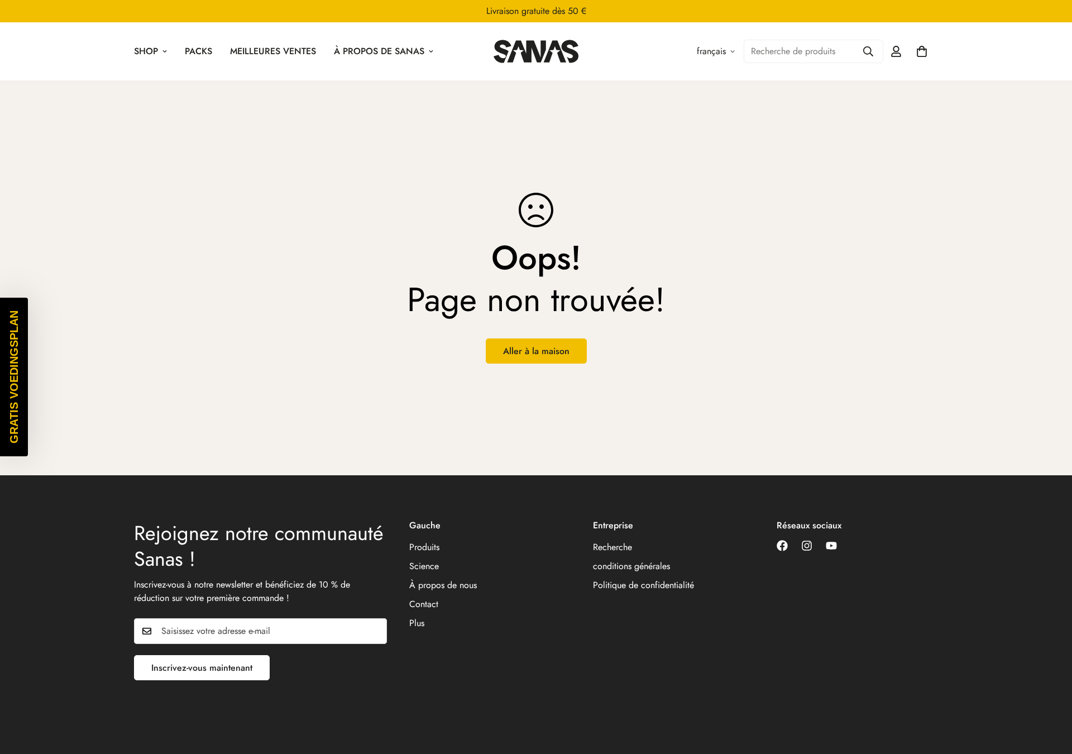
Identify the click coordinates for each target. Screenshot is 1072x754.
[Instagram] (806, 545)
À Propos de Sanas (379, 51)
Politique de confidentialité (643, 585)
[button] (14, 377)
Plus (416, 623)
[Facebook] (782, 545)
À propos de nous (443, 585)
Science (424, 566)
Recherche (612, 547)
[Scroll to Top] (1050, 693)
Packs (198, 51)
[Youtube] (831, 545)
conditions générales (631, 566)
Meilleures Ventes (273, 51)
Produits (424, 547)
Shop (146, 51)
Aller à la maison (536, 351)
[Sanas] (535, 51)
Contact (423, 604)
